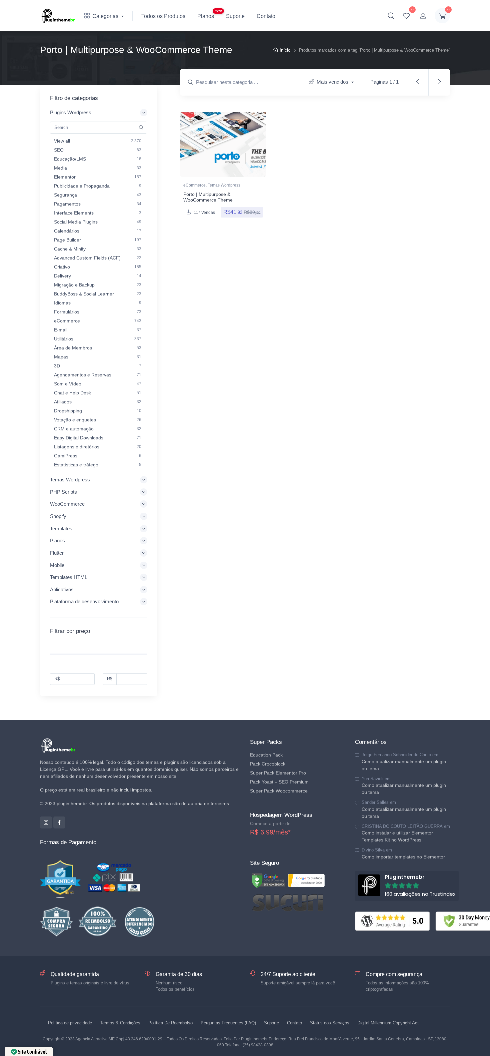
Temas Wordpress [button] (70, 479)
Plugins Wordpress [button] (70, 112)
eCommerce (194, 185)
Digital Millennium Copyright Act (388, 1022)
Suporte (235, 16)
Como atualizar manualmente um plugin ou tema (404, 765)
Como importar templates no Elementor (403, 856)
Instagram (46, 822)
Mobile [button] (57, 565)
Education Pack (266, 755)
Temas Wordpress (224, 185)
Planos (205, 16)
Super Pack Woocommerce (279, 790)
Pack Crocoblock (267, 764)
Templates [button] (61, 528)
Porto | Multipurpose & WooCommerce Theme (208, 197)
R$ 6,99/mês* (270, 832)
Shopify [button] (58, 516)
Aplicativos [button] (62, 589)
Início (285, 50)
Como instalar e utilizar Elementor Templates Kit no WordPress (397, 836)
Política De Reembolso (170, 1022)
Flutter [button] (57, 553)
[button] (391, 15)
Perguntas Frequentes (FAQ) (228, 1022)
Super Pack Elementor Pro (278, 773)
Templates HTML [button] (68, 577)
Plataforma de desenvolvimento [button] (84, 601)
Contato (266, 16)
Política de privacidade (70, 1022)
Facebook (59, 822)
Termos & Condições (120, 1022)
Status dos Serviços (329, 1022)
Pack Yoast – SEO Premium (279, 782)
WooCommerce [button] (67, 504)
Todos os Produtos (163, 16)
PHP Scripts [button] (63, 492)
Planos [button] (57, 540)
